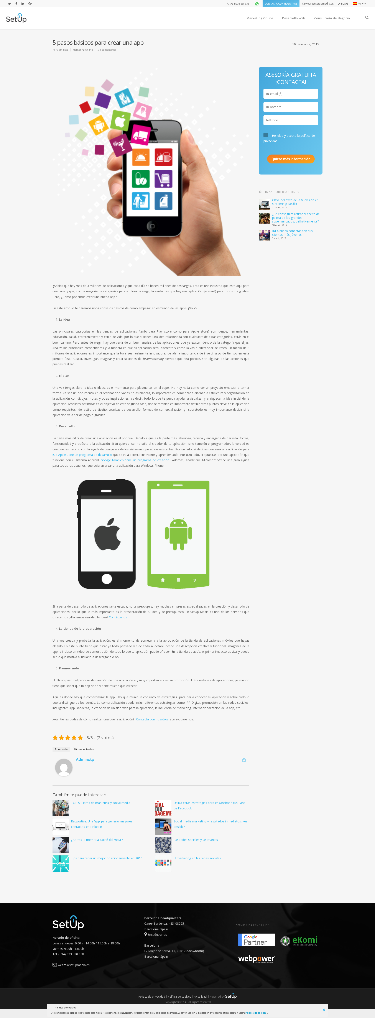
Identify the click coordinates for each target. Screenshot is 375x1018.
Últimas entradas (83, 749)
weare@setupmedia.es (73, 965)
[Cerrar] (324, 1009)
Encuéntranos (157, 934)
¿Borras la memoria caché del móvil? (97, 840)
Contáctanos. (118, 617)
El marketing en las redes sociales (197, 858)
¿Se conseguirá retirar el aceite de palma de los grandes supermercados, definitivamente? (296, 217)
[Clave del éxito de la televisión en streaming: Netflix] (264, 204)
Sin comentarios (106, 49)
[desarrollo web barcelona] (68, 932)
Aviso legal (200, 996)
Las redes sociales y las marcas (196, 840)
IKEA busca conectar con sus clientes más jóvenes (292, 232)
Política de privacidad (151, 996)
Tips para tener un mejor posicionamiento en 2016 (106, 858)
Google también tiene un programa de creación (135, 460)
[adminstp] (63, 778)
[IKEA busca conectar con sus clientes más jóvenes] (264, 235)
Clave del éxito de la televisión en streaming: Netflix (295, 202)
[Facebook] (244, 760)
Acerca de (61, 749)
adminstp (62, 49)
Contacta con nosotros (152, 719)
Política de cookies (256, 1012)
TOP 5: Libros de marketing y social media (100, 803)
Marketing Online (83, 49)
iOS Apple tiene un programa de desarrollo (82, 455)
